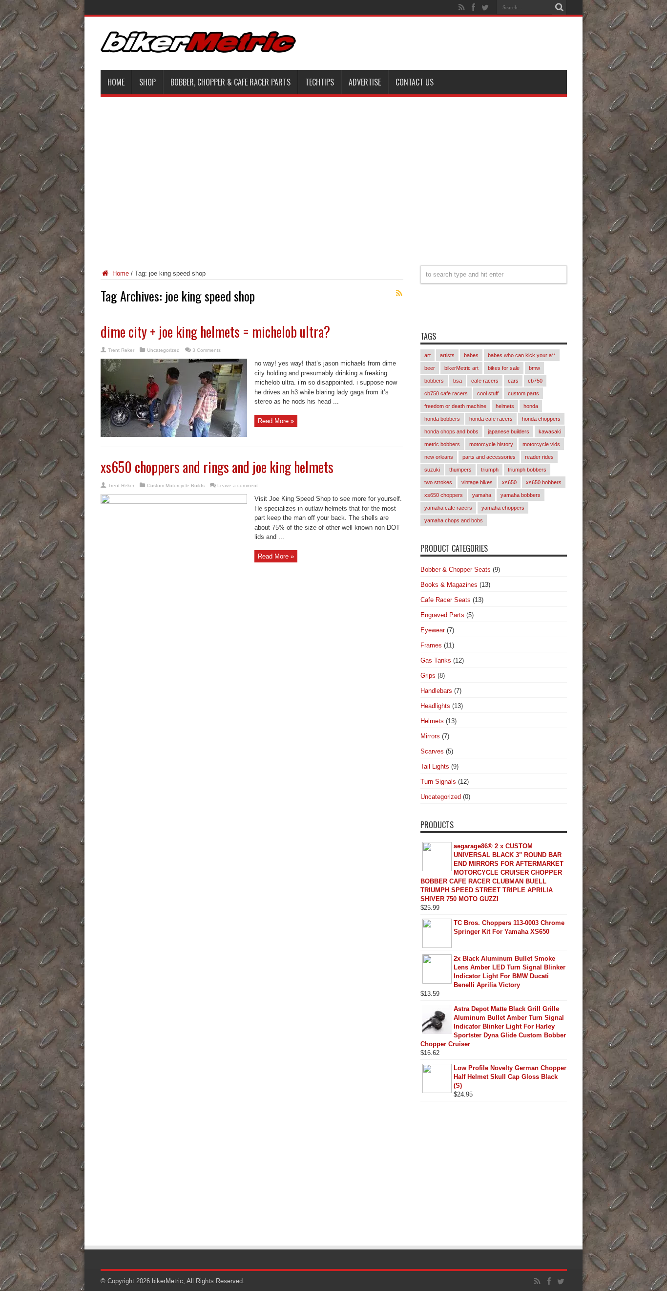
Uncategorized (163, 350)
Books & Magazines (449, 584)
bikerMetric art (461, 368)
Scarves (432, 751)
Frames (431, 645)
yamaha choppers (502, 508)
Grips (428, 675)
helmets (505, 406)
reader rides (539, 457)
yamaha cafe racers (448, 508)
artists (447, 355)
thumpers (460, 470)
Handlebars (436, 690)
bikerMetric (167, 1281)
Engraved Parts (442, 615)
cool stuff (488, 393)
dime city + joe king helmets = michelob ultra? (215, 332)
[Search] (559, 7)
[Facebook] (474, 7)
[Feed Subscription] (399, 293)
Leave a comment (237, 485)
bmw (534, 368)
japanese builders (508, 431)
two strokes (438, 482)
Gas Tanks (435, 660)
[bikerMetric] (198, 45)
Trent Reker (121, 350)
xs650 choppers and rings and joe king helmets (217, 467)
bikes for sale (504, 368)
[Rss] (462, 7)
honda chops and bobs (451, 431)
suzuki (432, 470)
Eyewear (432, 630)
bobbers (434, 381)
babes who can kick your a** (522, 355)
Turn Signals (438, 781)
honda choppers (541, 419)
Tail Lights (434, 766)
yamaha (481, 495)
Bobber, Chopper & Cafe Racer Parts (230, 82)
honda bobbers (442, 419)
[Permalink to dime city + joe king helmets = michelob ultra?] (174, 434)
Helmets (432, 721)
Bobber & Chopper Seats (455, 569)
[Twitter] (485, 7)
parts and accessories (489, 457)
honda (530, 406)
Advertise (365, 82)
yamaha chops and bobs (453, 520)
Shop (147, 82)
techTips (319, 82)
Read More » (276, 421)
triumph (490, 470)
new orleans (438, 457)
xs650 (509, 482)
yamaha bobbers (520, 495)
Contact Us (415, 82)
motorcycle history (491, 444)
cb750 (535, 381)
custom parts (523, 393)
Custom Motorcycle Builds (176, 485)
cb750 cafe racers (446, 393)
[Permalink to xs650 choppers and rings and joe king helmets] (174, 501)
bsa (457, 381)
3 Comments (206, 350)
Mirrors (430, 736)
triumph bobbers (527, 470)
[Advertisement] (334, 175)
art (427, 355)
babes (471, 355)
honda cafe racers (491, 419)
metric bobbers (442, 444)
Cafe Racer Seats (445, 599)
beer (429, 368)
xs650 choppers (443, 495)
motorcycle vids (541, 444)
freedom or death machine (455, 406)
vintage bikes (477, 482)
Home (116, 82)
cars (513, 381)
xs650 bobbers (544, 482)
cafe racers (485, 381)
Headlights (435, 706)
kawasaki (550, 431)
